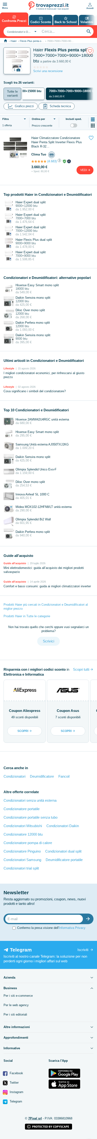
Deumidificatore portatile (64, 860)
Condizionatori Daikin (62, 826)
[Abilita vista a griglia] (93, 125)
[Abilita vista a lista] (93, 119)
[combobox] (21, 31)
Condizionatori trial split (21, 868)
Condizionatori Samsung (22, 860)
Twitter (14, 1082)
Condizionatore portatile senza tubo (30, 817)
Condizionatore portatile (22, 809)
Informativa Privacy (72, 928)
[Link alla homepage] (6, 41)
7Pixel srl (35, 1118)
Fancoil (63, 776)
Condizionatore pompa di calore (28, 843)
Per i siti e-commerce (18, 995)
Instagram (16, 1092)
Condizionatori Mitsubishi (23, 826)
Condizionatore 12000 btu (23, 834)
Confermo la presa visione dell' (51, 928)
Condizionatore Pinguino (22, 851)
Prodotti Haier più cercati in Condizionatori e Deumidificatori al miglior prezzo (46, 606)
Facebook (16, 1073)
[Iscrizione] (89, 919)
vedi (84, 170)
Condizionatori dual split (63, 851)
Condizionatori (14, 776)
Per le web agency (16, 1005)
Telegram (15, 1101)
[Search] (88, 31)
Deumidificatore (42, 776)
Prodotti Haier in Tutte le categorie (27, 616)
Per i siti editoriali (15, 1014)
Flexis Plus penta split (32, 41)
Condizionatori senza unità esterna (30, 800)
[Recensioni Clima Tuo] (38, 161)
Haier (14, 41)
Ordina (38, 119)
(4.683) (52, 161)
